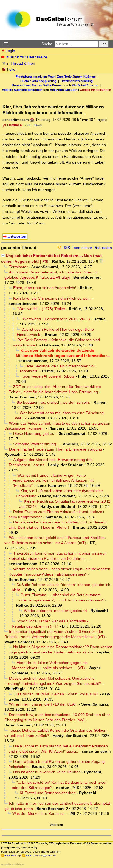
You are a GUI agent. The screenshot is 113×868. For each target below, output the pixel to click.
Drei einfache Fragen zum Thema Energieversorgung (55, 449)
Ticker (11, 69)
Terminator (18, 267)
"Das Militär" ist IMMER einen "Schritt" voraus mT (55, 694)
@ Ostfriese (12, 125)
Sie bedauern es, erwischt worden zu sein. (53, 402)
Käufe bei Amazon (85, 85)
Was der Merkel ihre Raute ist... (39, 813)
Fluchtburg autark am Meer (35, 76)
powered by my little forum (12, 864)
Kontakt (51, 855)
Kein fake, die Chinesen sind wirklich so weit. (52, 298)
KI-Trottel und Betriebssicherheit (47, 793)
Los (103, 44)
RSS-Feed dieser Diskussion (87, 247)
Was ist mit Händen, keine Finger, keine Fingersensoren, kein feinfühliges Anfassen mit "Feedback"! (53, 480)
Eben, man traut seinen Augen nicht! (44, 288)
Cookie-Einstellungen (95, 89)
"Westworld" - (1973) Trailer (41, 308)
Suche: (47, 44)
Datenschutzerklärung (77, 81)
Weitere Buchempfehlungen (22, 89)
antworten (16, 236)
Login (10, 50)
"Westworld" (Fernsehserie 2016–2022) (55, 319)
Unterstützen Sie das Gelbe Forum (37, 85)
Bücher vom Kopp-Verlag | (40, 81)
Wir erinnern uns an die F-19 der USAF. (43, 704)
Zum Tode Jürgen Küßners (76, 76)
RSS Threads (34, 855)
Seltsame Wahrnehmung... (36, 444)
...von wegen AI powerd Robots (48, 376)
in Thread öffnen (20, 63)
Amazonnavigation (63, 89)
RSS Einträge (13, 855)
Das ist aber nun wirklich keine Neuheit (46, 772)
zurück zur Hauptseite (26, 57)
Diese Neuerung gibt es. (34, 433)
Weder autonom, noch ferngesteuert (55, 610)
